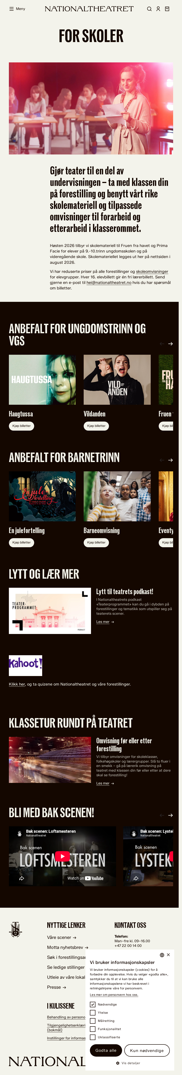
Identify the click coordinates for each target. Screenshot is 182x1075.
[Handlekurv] (167, 9)
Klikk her (17, 684)
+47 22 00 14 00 (128, 946)
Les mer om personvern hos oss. (114, 995)
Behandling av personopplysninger (76, 1017)
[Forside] (89, 8)
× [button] (168, 955)
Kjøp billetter (21, 426)
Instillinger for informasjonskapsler (76, 1038)
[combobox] (162, 955)
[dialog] (129, 1010)
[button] (130, 1062)
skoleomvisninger (152, 271)
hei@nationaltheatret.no (109, 282)
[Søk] (149, 9)
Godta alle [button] (106, 1050)
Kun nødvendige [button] (147, 1050)
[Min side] (158, 9)
